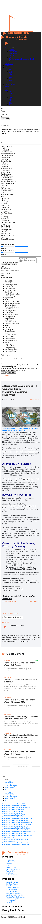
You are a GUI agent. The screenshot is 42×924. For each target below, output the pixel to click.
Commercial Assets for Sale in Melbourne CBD (17, 819)
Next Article (33, 602)
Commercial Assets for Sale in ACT (13, 815)
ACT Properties (11, 891)
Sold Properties (11, 886)
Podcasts (13, 380)
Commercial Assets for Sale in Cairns (14, 833)
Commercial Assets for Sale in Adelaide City (16, 824)
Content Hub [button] (9, 64)
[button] (6, 67)
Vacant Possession (7, 241)
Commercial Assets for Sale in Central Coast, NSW (18, 832)
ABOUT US (10, 862)
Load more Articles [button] (21, 766)
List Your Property (12, 884)
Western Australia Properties (15, 897)
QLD (10, 75)
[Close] (1, 363)
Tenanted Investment (7, 239)
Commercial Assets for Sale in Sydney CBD (16, 820)
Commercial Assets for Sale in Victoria (14, 804)
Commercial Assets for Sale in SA (13, 809)
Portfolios (12, 50)
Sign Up (12, 84)
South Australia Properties (14, 895)
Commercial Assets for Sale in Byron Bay (15, 839)
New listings (13, 53)
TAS (10, 80)
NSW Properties (11, 889)
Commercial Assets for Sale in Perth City (15, 826)
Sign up (7, 88)
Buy (3, 118)
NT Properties (10, 901)
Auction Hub (13, 51)
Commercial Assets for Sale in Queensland (16, 807)
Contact (7, 65)
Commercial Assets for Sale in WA (13, 811)
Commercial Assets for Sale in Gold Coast (15, 828)
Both (2, 237)
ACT (10, 73)
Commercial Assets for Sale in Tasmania (15, 817)
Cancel (4, 264)
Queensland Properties (13, 893)
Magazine (23, 380)
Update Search (12, 264)
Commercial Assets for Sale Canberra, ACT (16, 845)
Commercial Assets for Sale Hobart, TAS (15, 843)
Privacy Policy (11, 867)
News (8, 865)
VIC (10, 69)
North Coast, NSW (8, 837)
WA (10, 77)
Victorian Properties (12, 888)
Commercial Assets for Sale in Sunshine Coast (17, 835)
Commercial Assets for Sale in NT (13, 813)
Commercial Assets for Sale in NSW (14, 806)
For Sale (11, 55)
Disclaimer (9, 873)
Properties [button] (8, 48)
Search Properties (12, 882)
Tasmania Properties (12, 899)
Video (4, 380)
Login (7, 84)
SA (10, 78)
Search (3, 777)
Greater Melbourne (8, 841)
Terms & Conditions (12, 869)
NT (10, 82)
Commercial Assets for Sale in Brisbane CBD (17, 822)
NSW (11, 71)
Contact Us (10, 860)
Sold (10, 57)
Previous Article (10, 602)
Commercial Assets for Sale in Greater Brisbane (17, 830)
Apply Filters (11, 372)
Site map (9, 902)
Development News (11, 617)
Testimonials (10, 871)
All (4, 148)
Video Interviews (11, 875)
